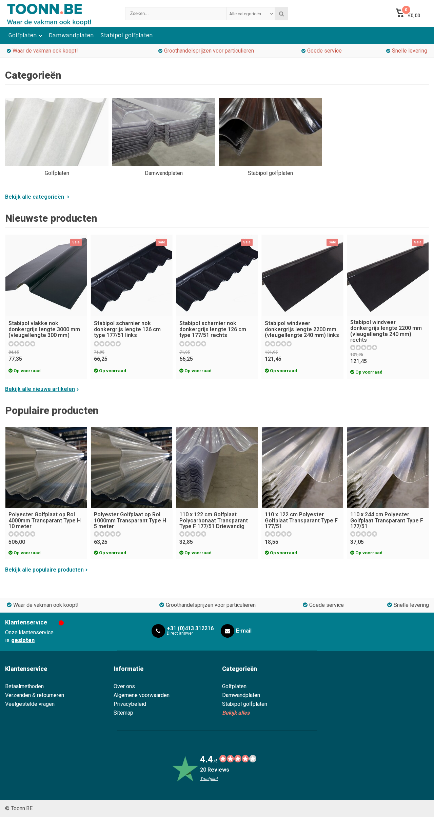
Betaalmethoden (24, 686)
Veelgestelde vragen (30, 704)
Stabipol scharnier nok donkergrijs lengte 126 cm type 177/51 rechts (212, 329)
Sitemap (123, 713)
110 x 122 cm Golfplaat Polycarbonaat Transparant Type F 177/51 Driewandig (213, 520)
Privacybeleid (130, 704)
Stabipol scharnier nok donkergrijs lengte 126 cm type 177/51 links (127, 329)
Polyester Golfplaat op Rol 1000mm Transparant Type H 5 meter (130, 520)
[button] (408, 13)
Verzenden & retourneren (34, 695)
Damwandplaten (71, 35)
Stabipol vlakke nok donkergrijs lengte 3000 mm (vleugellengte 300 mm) (44, 329)
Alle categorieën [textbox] (245, 13)
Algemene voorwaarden (142, 695)
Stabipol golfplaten (127, 35)
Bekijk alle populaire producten (44, 569)
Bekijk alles (236, 713)
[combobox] (250, 13)
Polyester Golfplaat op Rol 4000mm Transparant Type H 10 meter (44, 520)
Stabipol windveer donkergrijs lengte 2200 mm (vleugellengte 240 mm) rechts (386, 331)
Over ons (124, 686)
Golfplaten (22, 35)
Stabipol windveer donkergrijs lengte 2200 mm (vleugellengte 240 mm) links (302, 329)
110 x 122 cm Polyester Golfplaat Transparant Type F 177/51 (301, 520)
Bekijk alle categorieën (35, 197)
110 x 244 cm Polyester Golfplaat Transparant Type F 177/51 (386, 520)
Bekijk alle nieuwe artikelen (40, 389)
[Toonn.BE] (58, 13)
